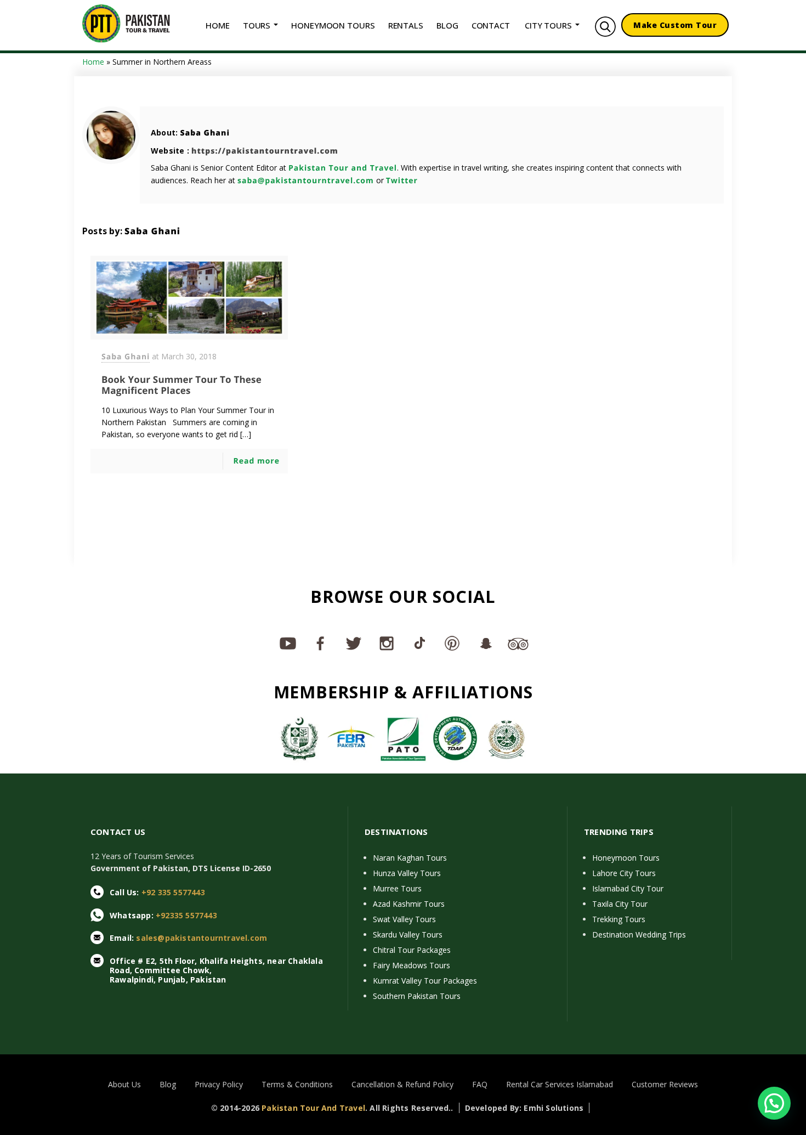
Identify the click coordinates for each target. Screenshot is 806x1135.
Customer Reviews (665, 1084)
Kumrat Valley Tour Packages (425, 980)
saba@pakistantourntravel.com (305, 181)
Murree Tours (397, 888)
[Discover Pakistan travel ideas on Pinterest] (452, 643)
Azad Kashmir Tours (409, 904)
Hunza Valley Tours (407, 873)
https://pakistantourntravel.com (264, 151)
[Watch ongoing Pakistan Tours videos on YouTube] (288, 643)
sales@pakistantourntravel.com (201, 938)
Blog (168, 1084)
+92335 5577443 (186, 915)
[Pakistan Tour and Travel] (126, 23)
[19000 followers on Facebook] (320, 643)
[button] (774, 1103)
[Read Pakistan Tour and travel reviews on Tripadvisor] (518, 643)
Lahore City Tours (624, 873)
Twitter (402, 181)
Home (93, 62)
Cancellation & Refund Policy (402, 1084)
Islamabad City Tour (627, 888)
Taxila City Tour (620, 904)
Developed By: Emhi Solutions (524, 1108)
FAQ (479, 1084)
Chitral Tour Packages (412, 950)
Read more (256, 461)
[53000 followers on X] (353, 643)
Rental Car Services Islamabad (559, 1084)
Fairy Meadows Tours (411, 965)
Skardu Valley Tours (407, 934)
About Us (124, 1084)
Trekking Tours (618, 919)
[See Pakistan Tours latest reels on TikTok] (419, 643)
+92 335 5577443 (173, 892)
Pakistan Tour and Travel (342, 168)
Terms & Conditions (297, 1084)
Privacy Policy (219, 1084)
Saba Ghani (205, 133)
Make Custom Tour (675, 25)
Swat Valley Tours (404, 919)
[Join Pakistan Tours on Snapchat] (485, 643)
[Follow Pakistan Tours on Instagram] (386, 643)
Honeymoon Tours (626, 857)
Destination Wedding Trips (639, 934)
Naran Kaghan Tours (410, 857)
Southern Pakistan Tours (417, 996)
